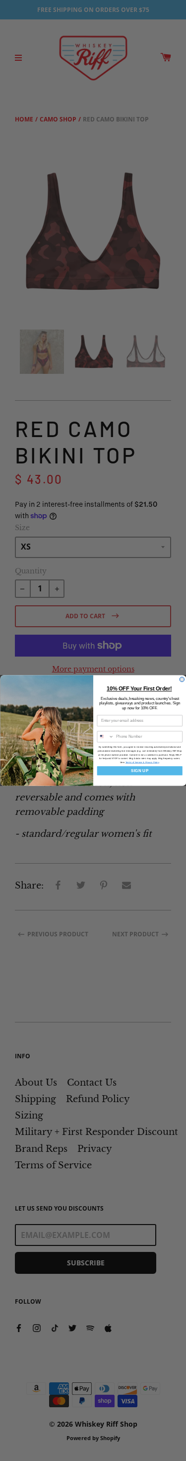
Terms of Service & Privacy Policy (142, 762)
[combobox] (105, 736)
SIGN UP (139, 771)
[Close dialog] (182, 679)
